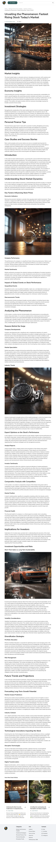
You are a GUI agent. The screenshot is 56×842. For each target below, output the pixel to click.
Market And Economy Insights (15, 8)
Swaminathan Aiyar (10, 21)
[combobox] (35, 3)
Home (6, 8)
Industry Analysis (27, 8)
